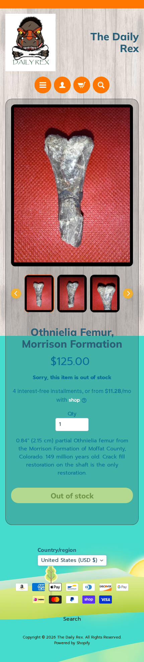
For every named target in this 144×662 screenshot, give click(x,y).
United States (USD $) (69, 560)
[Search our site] (101, 85)
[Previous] (16, 294)
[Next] (128, 294)
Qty (72, 414)
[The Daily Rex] (30, 42)
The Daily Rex (70, 637)
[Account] (62, 85)
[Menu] (42, 85)
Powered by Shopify (72, 643)
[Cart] (81, 85)
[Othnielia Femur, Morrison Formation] (39, 294)
